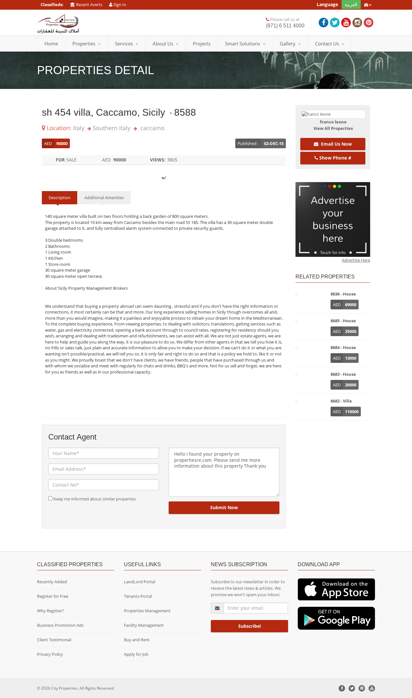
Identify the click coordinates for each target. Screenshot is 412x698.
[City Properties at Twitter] (335, 22)
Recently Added (52, 582)
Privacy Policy (50, 654)
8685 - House (343, 321)
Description (59, 197)
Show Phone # (334, 158)
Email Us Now (335, 144)
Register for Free (52, 596)
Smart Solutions (242, 43)
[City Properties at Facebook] (323, 22)
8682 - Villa (341, 401)
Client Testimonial (54, 640)
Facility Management (144, 625)
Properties (83, 43)
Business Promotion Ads (60, 625)
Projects (202, 43)
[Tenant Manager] (336, 589)
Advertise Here (356, 260)
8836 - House (343, 294)
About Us (163, 43)
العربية (351, 4)
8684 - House (343, 347)
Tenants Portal (138, 596)
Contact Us (327, 43)
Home (51, 43)
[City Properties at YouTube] (346, 22)
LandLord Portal (139, 582)
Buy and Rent (137, 640)
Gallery (287, 43)
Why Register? (50, 611)
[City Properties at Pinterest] (368, 22)
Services (124, 43)
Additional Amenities (104, 197)
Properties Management (147, 611)
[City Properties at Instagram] (357, 22)
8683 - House (343, 374)
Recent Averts (88, 4)
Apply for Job (136, 654)
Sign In (119, 4)
